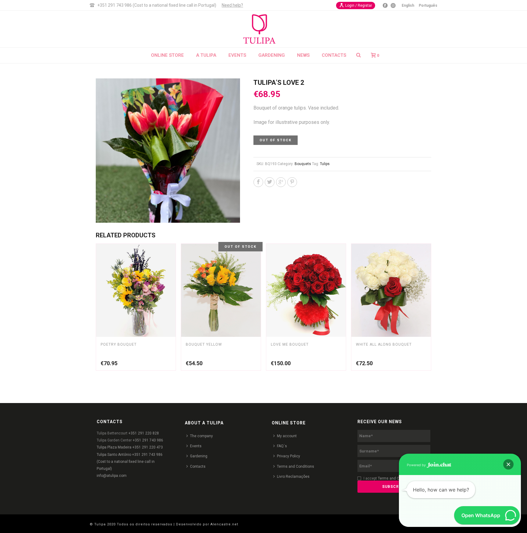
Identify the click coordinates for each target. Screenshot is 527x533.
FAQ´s (282, 446)
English (408, 5)
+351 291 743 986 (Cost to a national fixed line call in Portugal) (156, 5)
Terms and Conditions (295, 466)
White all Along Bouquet (384, 344)
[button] (508, 464)
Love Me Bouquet (290, 344)
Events (237, 55)
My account (287, 436)
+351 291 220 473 (147, 447)
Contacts (334, 55)
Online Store (167, 55)
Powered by (417, 465)
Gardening (271, 55)
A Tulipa (206, 55)
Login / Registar (358, 5)
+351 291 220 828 (143, 433)
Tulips (325, 164)
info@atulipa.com (112, 476)
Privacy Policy (288, 456)
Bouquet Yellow (204, 344)
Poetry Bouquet (119, 344)
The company (201, 436)
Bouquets (303, 164)
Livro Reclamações (293, 476)
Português (428, 5)
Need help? (232, 5)
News (303, 55)
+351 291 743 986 (148, 440)
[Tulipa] (263, 29)
